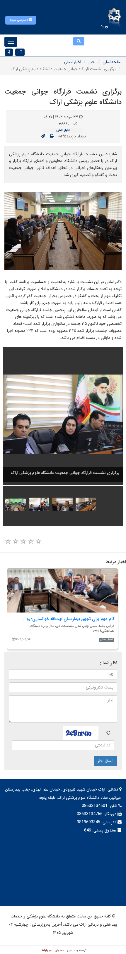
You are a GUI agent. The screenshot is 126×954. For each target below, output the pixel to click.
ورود (104, 26)
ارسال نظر (105, 761)
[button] (20, 20)
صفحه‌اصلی (112, 62)
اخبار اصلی (72, 62)
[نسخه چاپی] (51, 136)
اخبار (92, 62)
